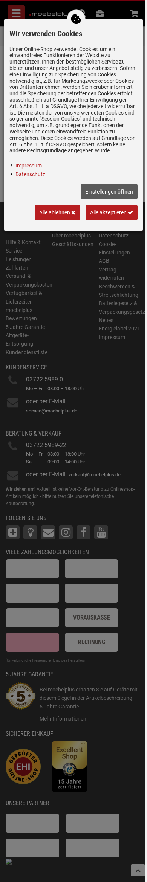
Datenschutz (30, 174)
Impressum (28, 166)
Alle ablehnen (55, 212)
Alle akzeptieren (109, 212)
